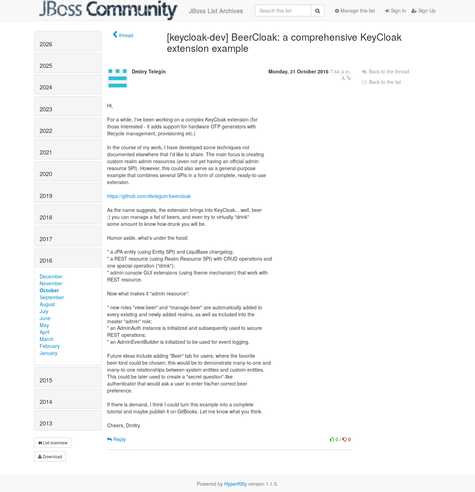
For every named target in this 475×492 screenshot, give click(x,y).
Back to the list (384, 81)
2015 (46, 380)
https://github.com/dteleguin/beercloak (149, 195)
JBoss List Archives (216, 10)
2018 (46, 217)
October (49, 290)
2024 (46, 87)
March (47, 338)
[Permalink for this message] (349, 78)
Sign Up (426, 10)
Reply (119, 439)
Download (52, 456)
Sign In (397, 10)
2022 (46, 130)
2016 (46, 260)
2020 (46, 173)
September (52, 297)
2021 (46, 152)
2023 (46, 109)
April (44, 331)
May (44, 325)
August (47, 304)
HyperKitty (235, 483)
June (45, 318)
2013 (46, 423)
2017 (46, 239)
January (48, 352)
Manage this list (357, 10)
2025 (46, 65)
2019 (46, 195)
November (51, 283)
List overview (54, 442)
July (44, 311)
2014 (46, 401)
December (51, 276)
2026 (46, 44)
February (50, 345)
